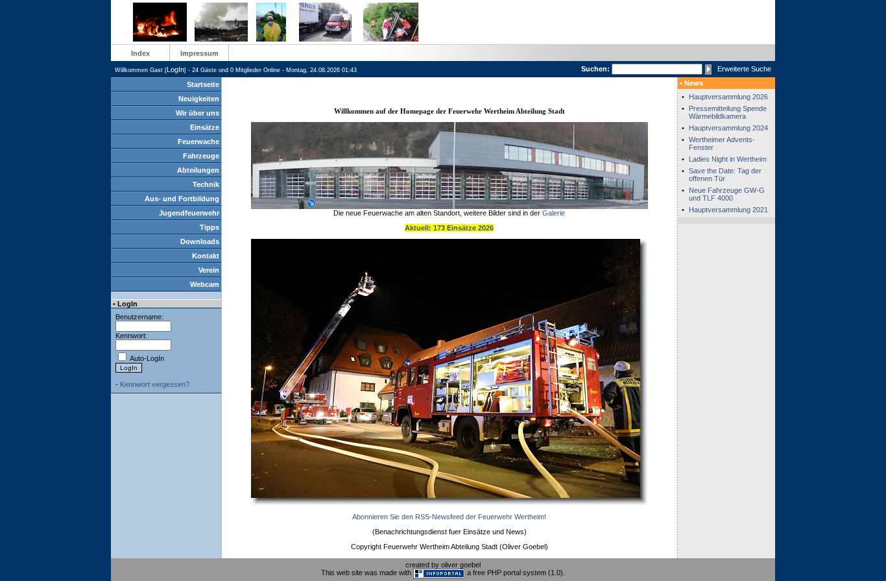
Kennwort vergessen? (154, 384)
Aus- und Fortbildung (182, 199)
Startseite (203, 84)
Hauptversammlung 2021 (728, 210)
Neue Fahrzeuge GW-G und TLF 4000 (727, 194)
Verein (208, 270)
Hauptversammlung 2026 (728, 97)
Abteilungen (198, 170)
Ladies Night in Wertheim (728, 159)
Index (140, 53)
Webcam (204, 284)
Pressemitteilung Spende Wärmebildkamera (728, 112)
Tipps (209, 227)
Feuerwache (198, 141)
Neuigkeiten (198, 99)
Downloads (199, 241)
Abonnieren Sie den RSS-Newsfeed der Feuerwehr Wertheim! (449, 517)
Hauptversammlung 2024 (728, 128)
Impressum (199, 53)
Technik (206, 184)
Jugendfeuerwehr (189, 213)
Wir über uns (197, 113)
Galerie (553, 213)
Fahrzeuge (201, 156)
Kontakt (205, 256)
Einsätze (204, 127)
